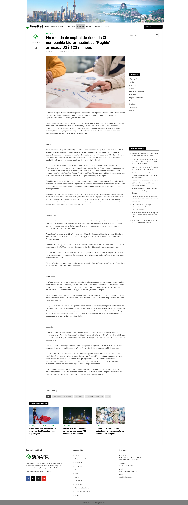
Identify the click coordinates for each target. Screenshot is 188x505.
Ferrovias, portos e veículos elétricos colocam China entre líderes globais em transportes (145, 199)
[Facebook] (28, 478)
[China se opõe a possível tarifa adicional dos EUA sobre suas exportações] (44, 415)
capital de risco (67, 396)
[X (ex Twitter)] (38, 478)
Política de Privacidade (82, 491)
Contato (77, 495)
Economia (80, 26)
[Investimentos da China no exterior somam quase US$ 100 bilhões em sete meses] (77, 415)
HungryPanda (79, 396)
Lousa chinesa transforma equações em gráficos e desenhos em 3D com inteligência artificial (145, 183)
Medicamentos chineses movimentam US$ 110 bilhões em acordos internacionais (144, 222)
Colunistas (98, 26)
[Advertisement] (144, 55)
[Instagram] (33, 478)
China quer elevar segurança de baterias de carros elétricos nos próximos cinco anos (142, 207)
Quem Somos (79, 484)
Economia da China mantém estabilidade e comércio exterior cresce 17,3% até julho (110, 431)
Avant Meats (57, 396)
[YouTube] (44, 478)
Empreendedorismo (57, 26)
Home (47, 26)
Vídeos (107, 26)
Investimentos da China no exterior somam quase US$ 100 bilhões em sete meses (76, 431)
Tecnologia (71, 26)
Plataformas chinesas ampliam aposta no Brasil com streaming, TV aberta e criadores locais (144, 175)
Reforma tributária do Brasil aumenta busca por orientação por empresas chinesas (144, 191)
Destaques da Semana (37, 426)
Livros (77, 477)
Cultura (89, 26)
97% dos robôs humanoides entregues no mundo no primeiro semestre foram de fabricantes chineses (145, 161)
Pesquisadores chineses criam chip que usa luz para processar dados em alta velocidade (145, 215)
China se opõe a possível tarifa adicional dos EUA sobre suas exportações (42, 431)
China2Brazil (36, 43)
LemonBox (99, 396)
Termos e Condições (82, 488)
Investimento (90, 396)
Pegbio (108, 396)
